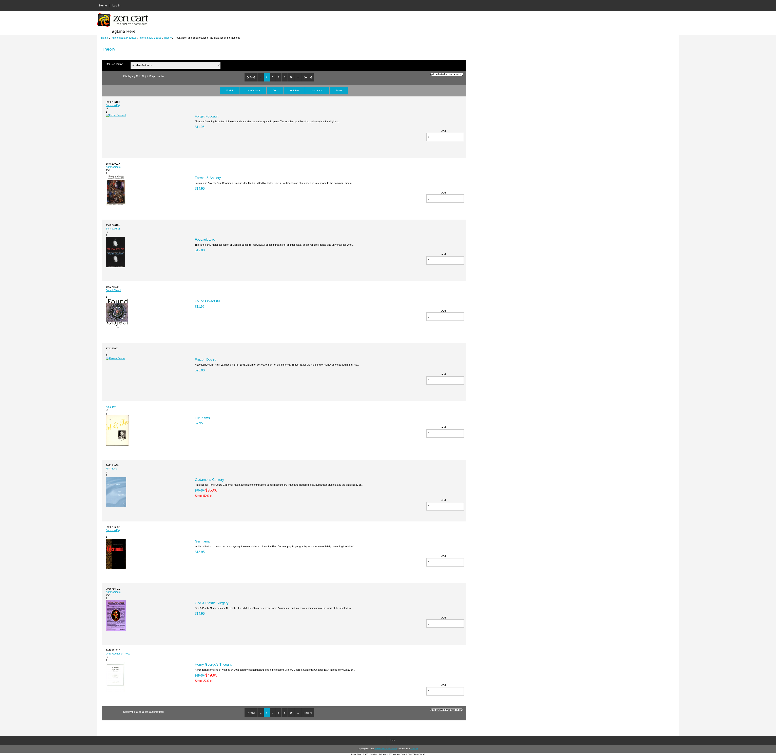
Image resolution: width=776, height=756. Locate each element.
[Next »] (308, 77)
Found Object (113, 290)
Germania (202, 541)
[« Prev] (251, 77)
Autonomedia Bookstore (386, 749)
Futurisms (202, 418)
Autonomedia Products (123, 37)
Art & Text (111, 407)
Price (339, 90)
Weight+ (294, 90)
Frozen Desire (205, 359)
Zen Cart (414, 749)
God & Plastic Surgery (212, 603)
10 (291, 77)
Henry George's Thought (213, 664)
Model (229, 90)
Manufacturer (253, 90)
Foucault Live (205, 239)
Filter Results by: (113, 64)
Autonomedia (113, 167)
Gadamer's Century (209, 480)
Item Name (317, 90)
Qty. (275, 90)
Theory (168, 37)
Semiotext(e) (113, 105)
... (260, 77)
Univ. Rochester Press (118, 653)
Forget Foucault (206, 116)
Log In (116, 5)
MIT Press (111, 468)
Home (103, 5)
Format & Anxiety (208, 178)
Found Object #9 (207, 301)
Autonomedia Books (150, 37)
